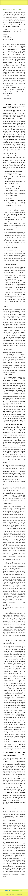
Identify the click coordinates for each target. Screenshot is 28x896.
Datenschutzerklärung (17, 890)
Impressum (7, 890)
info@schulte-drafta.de (8, 39)
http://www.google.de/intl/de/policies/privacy (13, 500)
